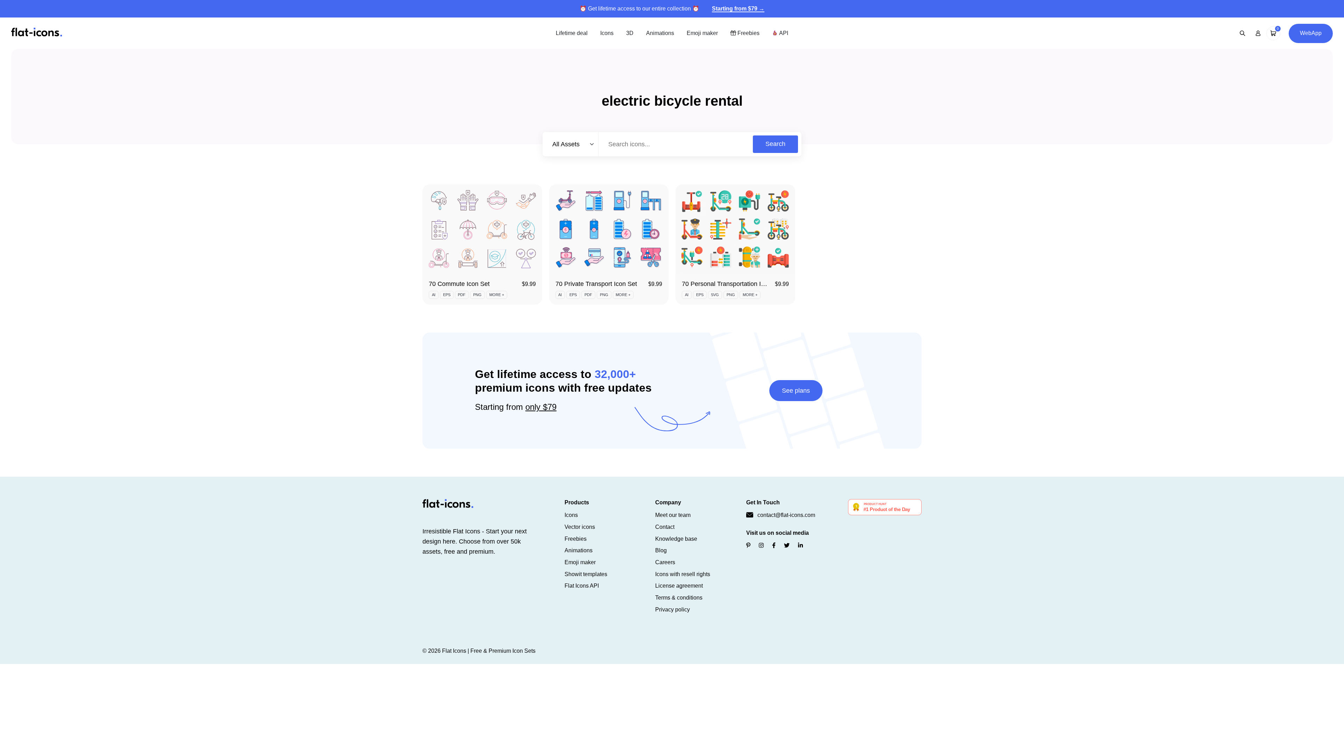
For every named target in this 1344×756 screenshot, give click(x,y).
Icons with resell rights (682, 574)
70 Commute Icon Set (459, 283)
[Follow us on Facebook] (774, 545)
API (783, 33)
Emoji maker (702, 33)
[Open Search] (1243, 33)
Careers (665, 562)
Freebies (748, 33)
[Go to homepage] (36, 33)
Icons (607, 33)
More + (496, 295)
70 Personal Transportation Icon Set (732, 283)
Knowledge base (676, 539)
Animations (660, 33)
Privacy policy (672, 609)
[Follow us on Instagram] (761, 545)
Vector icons (580, 527)
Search (775, 143)
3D (630, 33)
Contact (664, 527)
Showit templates (586, 574)
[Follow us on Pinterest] (748, 545)
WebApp (1311, 33)
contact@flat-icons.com (786, 515)
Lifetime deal (572, 33)
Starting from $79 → (738, 9)
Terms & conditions (678, 598)
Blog (661, 550)
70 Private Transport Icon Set (596, 283)
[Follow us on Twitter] (787, 545)
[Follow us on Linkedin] (800, 545)
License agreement (679, 586)
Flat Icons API (582, 586)
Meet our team (673, 515)
